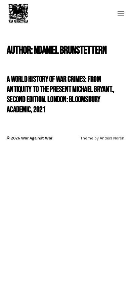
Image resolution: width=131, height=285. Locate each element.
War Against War (36, 138)
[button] (121, 13)
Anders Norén (112, 138)
